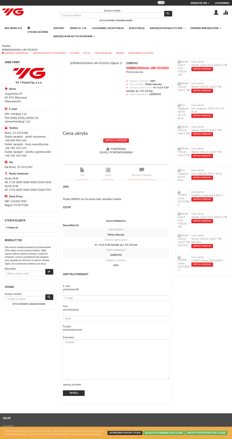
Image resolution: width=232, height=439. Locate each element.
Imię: (71, 308)
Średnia (120, 53)
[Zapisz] (49, 272)
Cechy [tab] (108, 175)
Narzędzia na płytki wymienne (49, 53)
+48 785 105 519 (15, 148)
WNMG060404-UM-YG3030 (140, 53)
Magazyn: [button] (199, 3)
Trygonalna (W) (102, 53)
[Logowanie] (216, 12)
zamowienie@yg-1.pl (17, 121)
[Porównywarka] (225, 12)
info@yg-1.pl (18, 114)
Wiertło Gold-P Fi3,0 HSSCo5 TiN (209, 217)
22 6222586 (20, 133)
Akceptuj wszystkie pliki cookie (206, 433)
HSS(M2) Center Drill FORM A (207, 195)
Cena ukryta (75, 133)
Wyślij (74, 393)
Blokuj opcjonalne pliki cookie (164, 433)
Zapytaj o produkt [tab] (141, 175)
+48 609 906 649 (15, 140)
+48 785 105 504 (15, 155)
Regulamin (8, 426)
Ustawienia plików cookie (125, 433)
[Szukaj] (168, 13)
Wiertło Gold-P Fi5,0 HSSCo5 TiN (209, 65)
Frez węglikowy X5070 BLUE (206, 174)
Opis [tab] (82, 175)
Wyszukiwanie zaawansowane (116, 20)
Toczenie (74, 53)
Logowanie (222, 3)
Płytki (87, 53)
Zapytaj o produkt (116, 140)
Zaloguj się (12, 227)
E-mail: (71, 288)
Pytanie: (72, 328)
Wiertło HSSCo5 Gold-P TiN (206, 87)
